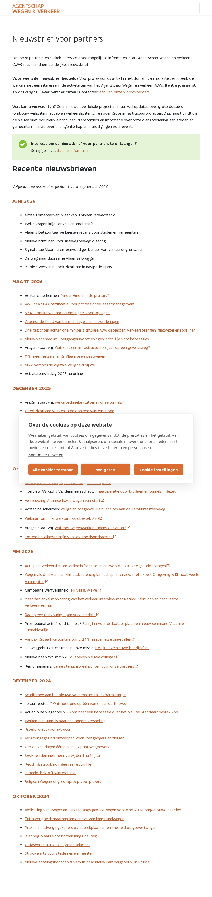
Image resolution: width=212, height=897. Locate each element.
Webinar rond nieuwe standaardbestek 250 (62, 518)
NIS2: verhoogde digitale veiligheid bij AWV (61, 365)
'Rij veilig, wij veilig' (86, 590)
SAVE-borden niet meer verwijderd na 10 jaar (63, 755)
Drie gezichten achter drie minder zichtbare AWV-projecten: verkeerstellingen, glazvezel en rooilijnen (110, 330)
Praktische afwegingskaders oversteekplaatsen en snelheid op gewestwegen (91, 827)
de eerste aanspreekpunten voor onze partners (93, 666)
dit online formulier (72, 150)
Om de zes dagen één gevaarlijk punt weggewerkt (68, 746)
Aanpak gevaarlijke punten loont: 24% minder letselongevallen (78, 639)
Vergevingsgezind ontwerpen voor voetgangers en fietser (74, 738)
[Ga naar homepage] (36, 8)
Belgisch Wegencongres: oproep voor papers (63, 781)
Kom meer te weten (45, 454)
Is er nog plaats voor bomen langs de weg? (62, 835)
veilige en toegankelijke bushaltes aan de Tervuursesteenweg (113, 509)
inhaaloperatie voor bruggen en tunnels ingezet (135, 491)
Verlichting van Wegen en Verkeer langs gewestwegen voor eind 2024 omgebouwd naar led (103, 809)
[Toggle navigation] (192, 8)
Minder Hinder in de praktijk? (85, 295)
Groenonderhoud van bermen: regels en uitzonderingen (72, 321)
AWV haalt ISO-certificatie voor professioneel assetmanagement (80, 304)
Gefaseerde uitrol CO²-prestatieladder (57, 844)
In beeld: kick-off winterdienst (50, 772)
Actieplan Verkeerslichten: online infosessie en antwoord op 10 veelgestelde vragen (95, 565)
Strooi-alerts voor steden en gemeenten (59, 853)
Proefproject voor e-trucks (48, 729)
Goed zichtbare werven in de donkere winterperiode (69, 410)
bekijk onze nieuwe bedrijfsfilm (122, 647)
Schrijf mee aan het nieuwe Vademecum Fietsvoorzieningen (75, 694)
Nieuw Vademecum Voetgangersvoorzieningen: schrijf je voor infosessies (87, 338)
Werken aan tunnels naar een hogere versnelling (65, 720)
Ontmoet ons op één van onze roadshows (89, 703)
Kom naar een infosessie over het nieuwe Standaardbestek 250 (124, 712)
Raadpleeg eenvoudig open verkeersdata (60, 614)
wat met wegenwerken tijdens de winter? (90, 527)
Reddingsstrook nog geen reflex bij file (58, 764)
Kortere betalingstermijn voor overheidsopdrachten (69, 536)
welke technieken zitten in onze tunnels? (89, 402)
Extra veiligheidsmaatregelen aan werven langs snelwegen (74, 818)
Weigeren (105, 469)
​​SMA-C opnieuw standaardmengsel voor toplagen (67, 312)
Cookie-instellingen (159, 469)
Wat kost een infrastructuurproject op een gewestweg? (102, 347)
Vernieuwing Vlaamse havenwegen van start (62, 500)
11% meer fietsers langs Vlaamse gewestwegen (65, 356)
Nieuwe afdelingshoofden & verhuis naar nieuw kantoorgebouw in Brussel (87, 862)
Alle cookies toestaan (53, 469)
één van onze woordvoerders (124, 92)
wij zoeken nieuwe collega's (92, 657)
